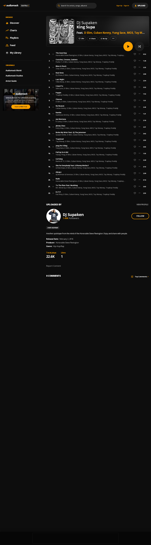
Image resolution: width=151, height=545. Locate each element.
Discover (14, 22)
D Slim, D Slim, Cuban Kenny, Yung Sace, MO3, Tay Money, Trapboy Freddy (84, 101)
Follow (140, 216)
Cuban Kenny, (103, 33)
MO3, (130, 33)
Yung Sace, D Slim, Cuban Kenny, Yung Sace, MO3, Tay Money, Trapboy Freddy (86, 148)
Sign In (126, 6)
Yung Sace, (119, 33)
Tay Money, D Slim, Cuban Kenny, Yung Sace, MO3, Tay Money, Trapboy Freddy (86, 141)
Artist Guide (11, 81)
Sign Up (119, 6)
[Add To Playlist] (53, 54)
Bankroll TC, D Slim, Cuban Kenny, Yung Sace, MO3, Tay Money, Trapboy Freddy (86, 161)
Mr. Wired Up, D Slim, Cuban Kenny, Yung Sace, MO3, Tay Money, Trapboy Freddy (87, 188)
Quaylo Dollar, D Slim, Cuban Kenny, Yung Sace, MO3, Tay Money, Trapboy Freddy (87, 135)
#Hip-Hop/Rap (52, 228)
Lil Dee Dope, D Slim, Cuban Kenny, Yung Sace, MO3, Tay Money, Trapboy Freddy (86, 168)
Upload (141, 5)
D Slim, (89, 33)
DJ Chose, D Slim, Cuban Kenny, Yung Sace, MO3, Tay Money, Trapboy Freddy (85, 75)
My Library (15, 52)
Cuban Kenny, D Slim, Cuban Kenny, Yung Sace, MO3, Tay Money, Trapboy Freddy (87, 108)
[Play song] (128, 46)
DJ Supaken (73, 214)
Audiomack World (13, 70)
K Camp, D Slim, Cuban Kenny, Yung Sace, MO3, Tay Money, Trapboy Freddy (85, 121)
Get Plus (25, 5)
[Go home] (10, 5)
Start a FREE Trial (21, 107)
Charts (13, 30)
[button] (97, 54)
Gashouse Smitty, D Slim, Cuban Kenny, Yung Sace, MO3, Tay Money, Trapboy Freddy (88, 115)
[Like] (135, 54)
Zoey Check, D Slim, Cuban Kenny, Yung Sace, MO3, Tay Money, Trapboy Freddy (86, 68)
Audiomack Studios (14, 75)
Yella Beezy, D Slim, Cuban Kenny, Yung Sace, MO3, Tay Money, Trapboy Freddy (86, 82)
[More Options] (139, 54)
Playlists (14, 37)
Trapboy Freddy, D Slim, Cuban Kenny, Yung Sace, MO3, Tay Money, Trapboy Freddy (88, 95)
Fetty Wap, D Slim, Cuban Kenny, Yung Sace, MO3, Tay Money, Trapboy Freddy (86, 128)
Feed (12, 45)
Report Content (53, 266)
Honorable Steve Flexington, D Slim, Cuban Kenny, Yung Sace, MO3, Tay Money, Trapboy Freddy (90, 56)
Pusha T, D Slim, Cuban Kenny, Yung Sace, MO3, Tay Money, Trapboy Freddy (85, 62)
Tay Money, (142, 33)
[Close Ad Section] (36, 91)
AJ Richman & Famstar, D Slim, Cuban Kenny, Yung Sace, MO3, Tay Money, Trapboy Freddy (90, 174)
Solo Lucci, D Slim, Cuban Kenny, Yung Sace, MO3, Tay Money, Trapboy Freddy (85, 88)
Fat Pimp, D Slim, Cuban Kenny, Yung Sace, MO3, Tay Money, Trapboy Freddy (85, 194)
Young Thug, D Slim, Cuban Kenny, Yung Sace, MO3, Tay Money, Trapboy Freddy (86, 154)
